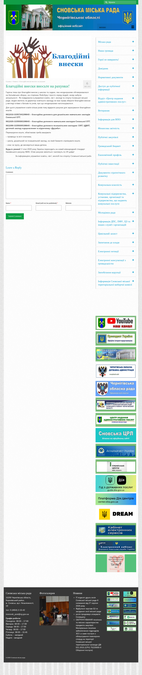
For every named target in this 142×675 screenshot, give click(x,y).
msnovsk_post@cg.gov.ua (17, 614)
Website (68, 203)
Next (93, 57)
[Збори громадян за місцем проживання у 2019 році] (54, 611)
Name (8, 203)
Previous (3, 57)
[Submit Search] (106, 2)
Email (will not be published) (47, 203)
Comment (9, 172)
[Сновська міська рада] (71, 17)
